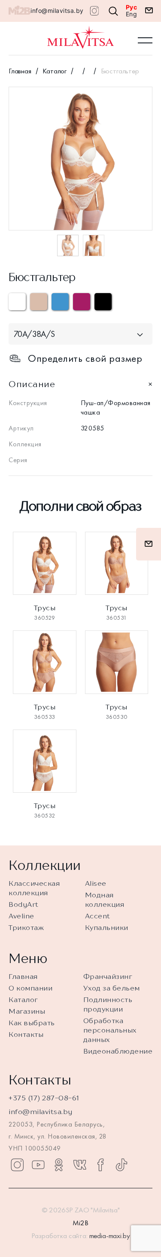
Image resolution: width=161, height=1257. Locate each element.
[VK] (79, 1164)
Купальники (106, 927)
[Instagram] (17, 1164)
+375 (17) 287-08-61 (44, 1097)
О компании (30, 988)
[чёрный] (103, 301)
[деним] (60, 301)
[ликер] (81, 301)
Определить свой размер (85, 358)
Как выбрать (32, 1022)
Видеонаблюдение (118, 1051)
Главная (20, 71)
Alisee (95, 883)
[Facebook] (100, 1164)
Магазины (27, 1011)
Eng (131, 14)
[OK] (58, 1164)
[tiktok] (121, 1164)
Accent (97, 916)
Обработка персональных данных (110, 1030)
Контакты (26, 1034)
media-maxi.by (109, 1235)
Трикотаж (26, 927)
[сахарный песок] (38, 301)
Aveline (21, 916)
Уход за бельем (111, 988)
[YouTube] (38, 1164)
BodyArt (24, 904)
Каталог (55, 71)
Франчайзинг (108, 976)
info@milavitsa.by (57, 10)
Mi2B (80, 1222)
